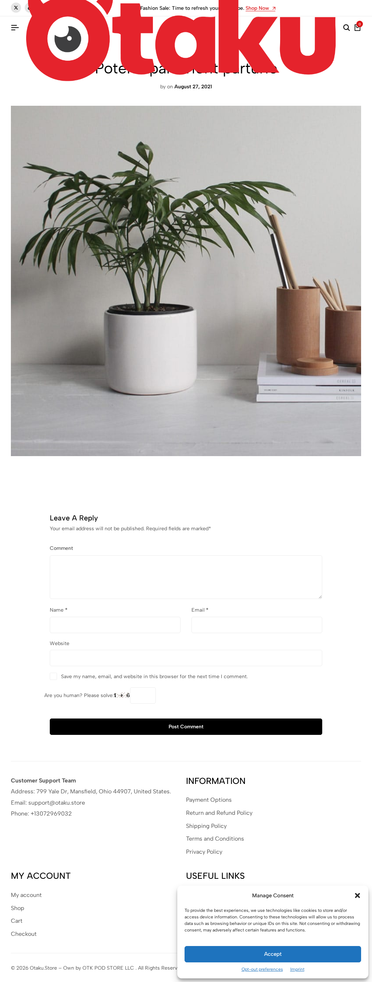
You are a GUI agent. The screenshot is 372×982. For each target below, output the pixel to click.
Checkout (24, 933)
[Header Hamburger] (15, 28)
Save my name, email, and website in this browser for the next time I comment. (154, 676)
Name (59, 610)
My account (26, 895)
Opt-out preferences (262, 969)
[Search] (346, 28)
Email (200, 610)
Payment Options (209, 799)
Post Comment (186, 727)
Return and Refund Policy (219, 812)
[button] (357, 895)
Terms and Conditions (215, 838)
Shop (17, 908)
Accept (273, 954)
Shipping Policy (206, 825)
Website (59, 643)
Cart (17, 920)
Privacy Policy (204, 851)
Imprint (297, 969)
